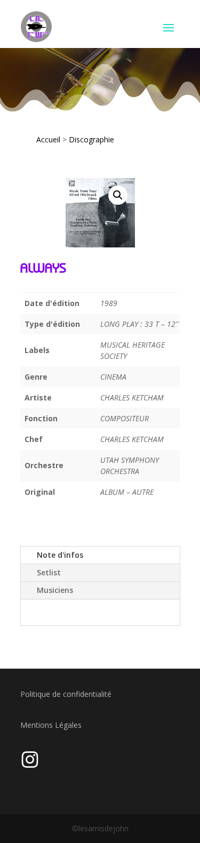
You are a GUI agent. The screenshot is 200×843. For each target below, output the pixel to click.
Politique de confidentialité (65, 694)
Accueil (48, 139)
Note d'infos (60, 555)
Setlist (49, 572)
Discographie (91, 139)
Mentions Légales (51, 725)
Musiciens (55, 590)
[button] (117, 195)
